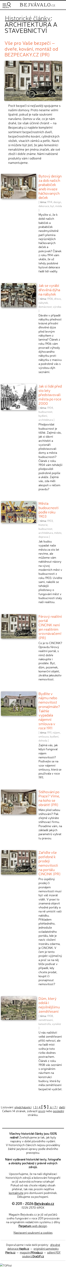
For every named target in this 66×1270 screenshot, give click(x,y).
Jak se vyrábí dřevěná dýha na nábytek (49, 289)
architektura (45, 419)
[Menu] (6, 5)
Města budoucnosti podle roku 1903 (48, 510)
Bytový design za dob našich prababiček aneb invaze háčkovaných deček (50, 186)
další (62, 1107)
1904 (50, 407)
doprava (43, 536)
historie (42, 525)
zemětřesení (45, 1020)
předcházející (23, 1107)
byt (52, 206)
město (57, 532)
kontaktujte (16, 1193)
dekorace (43, 206)
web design (33, 1226)
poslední (58, 1111)
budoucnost (45, 411)
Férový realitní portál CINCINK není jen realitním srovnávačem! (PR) (50, 627)
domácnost (45, 306)
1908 (50, 1016)
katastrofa (44, 1024)
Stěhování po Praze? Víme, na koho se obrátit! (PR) (49, 798)
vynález (56, 1024)
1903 (50, 521)
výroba (57, 306)
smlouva (43, 736)
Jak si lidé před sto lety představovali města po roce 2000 (50, 394)
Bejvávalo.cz (44, 1203)
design (57, 202)
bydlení (42, 415)
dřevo (57, 298)
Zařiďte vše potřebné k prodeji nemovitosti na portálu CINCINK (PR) (49, 863)
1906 (50, 298)
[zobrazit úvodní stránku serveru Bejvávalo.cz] (37, 7)
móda (58, 206)
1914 (49, 202)
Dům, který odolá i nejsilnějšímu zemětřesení (49, 1005)
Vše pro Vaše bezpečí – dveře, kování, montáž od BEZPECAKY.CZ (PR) (31, 48)
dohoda (42, 740)
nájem (56, 732)
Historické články (27, 17)
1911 (49, 732)
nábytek (43, 302)
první (41, 1111)
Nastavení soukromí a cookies (33, 1232)
